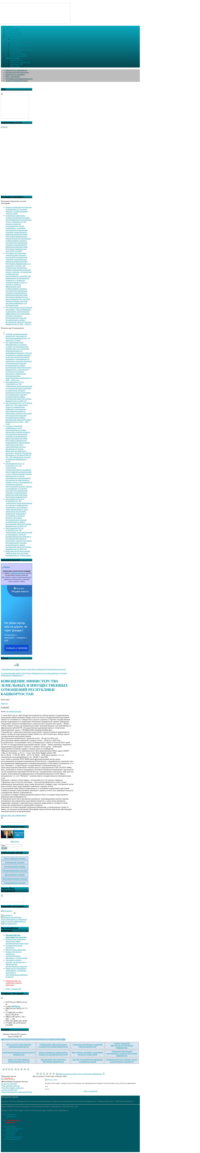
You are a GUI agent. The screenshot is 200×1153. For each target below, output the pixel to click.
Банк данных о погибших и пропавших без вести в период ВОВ (87, 1053)
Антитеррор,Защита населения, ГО (14, 1127)
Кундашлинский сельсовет (14, 866)
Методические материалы (16, 950)
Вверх (47, 1089)
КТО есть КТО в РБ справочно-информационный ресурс (18, 1046)
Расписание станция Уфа (20, 62)
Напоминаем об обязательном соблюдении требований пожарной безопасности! (34, 669)
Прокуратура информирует (16, 70)
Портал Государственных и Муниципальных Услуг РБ (19, 1061)
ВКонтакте (15, 841)
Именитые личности (18, 54)
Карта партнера (16, 43)
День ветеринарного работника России (16, 1092)
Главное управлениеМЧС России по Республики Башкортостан (122, 1046)
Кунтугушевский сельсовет (15, 858)
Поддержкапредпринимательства (14, 1136)
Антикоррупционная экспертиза (14, 947)
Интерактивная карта (18, 56)
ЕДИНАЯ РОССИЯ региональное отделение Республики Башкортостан (53, 1046)
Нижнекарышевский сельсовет (15, 870)
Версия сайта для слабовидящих (13, 815)
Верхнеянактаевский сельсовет (15, 879)
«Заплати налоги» (18, 573)
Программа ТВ (16, 64)
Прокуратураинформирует (11, 1115)
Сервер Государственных (83, 1045)
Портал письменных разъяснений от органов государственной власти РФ (53, 1053)
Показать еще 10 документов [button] (12, 328)
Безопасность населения (15, 74)
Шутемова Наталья (13, 711)
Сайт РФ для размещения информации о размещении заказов (87, 1061)
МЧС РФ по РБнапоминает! (12, 1132)
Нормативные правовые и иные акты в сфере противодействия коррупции (17, 941)
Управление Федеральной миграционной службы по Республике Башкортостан (122, 1053)
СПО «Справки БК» (14, 989)
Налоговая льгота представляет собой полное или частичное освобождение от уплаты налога (18, 553)
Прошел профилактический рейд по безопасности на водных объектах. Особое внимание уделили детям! (19, 210)
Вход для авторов (90, 1091)
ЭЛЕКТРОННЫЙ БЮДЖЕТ (17, 81)
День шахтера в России (10, 1086)
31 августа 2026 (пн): (9, 1090)
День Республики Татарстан (12, 1088)
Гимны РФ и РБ (16, 60)
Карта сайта (15, 66)
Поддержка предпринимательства (19, 79)
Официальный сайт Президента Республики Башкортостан (53, 1061)
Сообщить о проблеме (16, 648)
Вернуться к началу (13, 1139)
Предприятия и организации (21, 50)
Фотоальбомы (15, 52)
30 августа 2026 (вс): (9, 1084)
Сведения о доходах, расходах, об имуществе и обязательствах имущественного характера (16, 963)
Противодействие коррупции (17, 72)
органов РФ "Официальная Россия (90, 1046)
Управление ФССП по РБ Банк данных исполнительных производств (121, 1061)
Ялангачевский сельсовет (15, 875)
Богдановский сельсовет (14, 862)
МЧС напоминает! (13, 77)
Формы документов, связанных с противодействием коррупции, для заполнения (16, 955)
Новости (4, 704)
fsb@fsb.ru (15, 1006)
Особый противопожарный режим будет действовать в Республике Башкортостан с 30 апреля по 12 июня (18, 337)
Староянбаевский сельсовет (15, 883)
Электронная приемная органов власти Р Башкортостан (19, 1053)
